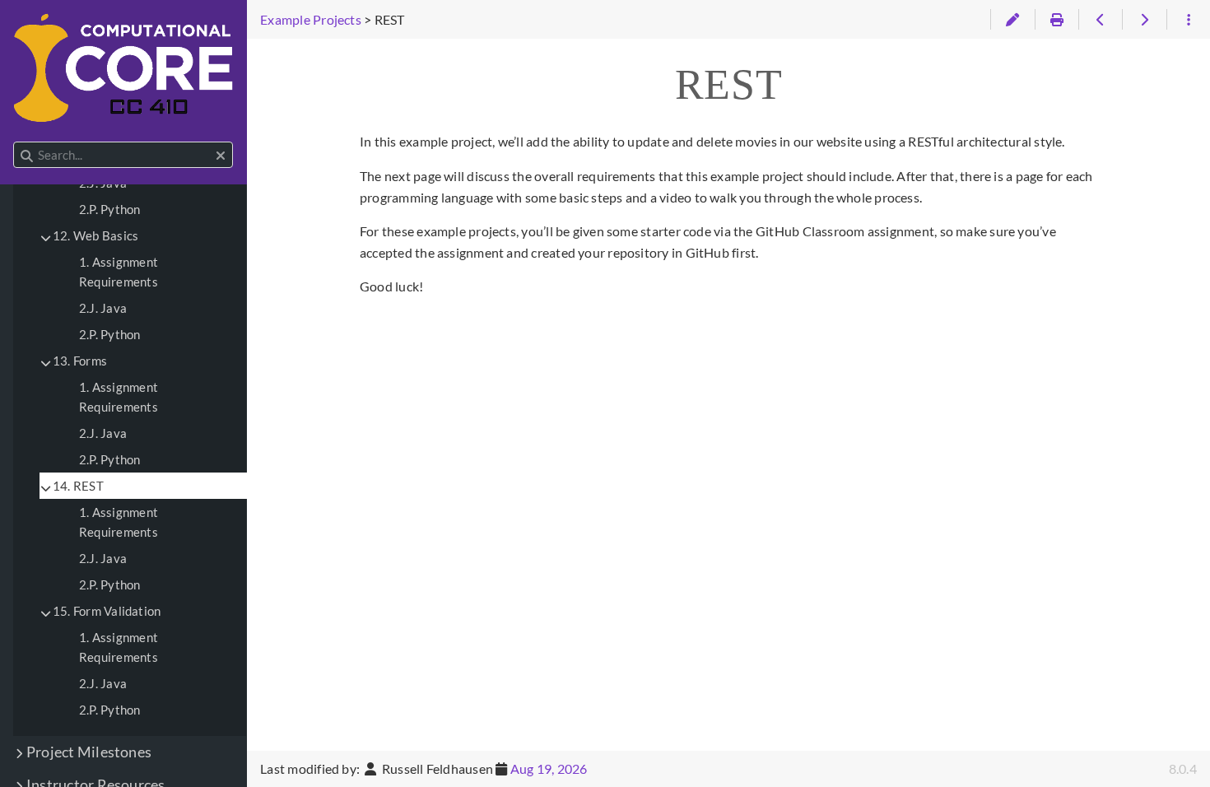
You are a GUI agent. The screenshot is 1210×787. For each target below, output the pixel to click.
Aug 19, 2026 (549, 768)
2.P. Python (110, 209)
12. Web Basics (95, 235)
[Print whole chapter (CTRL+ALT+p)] (1056, 19)
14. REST (78, 485)
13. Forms (80, 360)
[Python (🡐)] (1100, 19)
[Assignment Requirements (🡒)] (1144, 19)
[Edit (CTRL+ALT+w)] (1012, 19)
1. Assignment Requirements (118, 271)
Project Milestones (88, 752)
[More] (1188, 19)
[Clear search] (221, 155)
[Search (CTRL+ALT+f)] (27, 155)
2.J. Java (103, 307)
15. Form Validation (107, 610)
